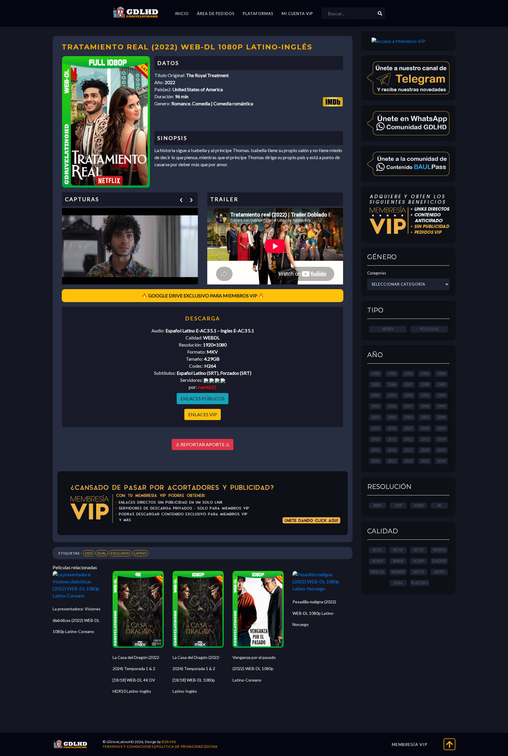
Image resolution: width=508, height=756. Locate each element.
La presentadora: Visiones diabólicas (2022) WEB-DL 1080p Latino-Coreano (77, 620)
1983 (425, 373)
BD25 (418, 549)
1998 (425, 406)
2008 (425, 428)
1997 (408, 406)
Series (387, 329)
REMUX (439, 549)
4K (439, 505)
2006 (392, 428)
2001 (392, 417)
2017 (408, 450)
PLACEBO (419, 582)
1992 (408, 395)
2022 (89, 553)
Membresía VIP (409, 744)
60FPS (439, 572)
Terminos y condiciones (128, 746)
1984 (441, 373)
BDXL (377, 549)
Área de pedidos (216, 13)
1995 (375, 406)
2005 (375, 428)
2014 (441, 439)
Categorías (376, 273)
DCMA (212, 746)
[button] (181, 200)
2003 (425, 417)
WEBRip (398, 572)
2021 (392, 461)
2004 (441, 417)
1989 (441, 384)
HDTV (418, 572)
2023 (425, 461)
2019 (441, 450)
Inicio (182, 13)
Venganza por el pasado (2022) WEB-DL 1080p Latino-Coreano (254, 668)
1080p (419, 505)
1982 (408, 373)
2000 (375, 417)
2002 (408, 417)
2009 (441, 428)
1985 (375, 384)
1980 (375, 373)
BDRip (377, 561)
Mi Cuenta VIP (297, 13)
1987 (408, 384)
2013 (425, 439)
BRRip (398, 561)
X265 (398, 582)
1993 (425, 395)
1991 (392, 395)
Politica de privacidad (179, 746)
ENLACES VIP (202, 414)
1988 (425, 384)
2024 (441, 461)
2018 (425, 450)
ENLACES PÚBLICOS (203, 398)
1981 (392, 373)
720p (398, 505)
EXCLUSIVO (120, 553)
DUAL (101, 553)
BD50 (398, 549)
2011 (392, 439)
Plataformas (258, 13)
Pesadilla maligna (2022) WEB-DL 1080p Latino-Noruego (314, 613)
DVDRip (439, 561)
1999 (441, 406)
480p (377, 505)
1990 (375, 395)
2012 (408, 439)
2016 (392, 450)
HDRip (418, 561)
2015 (375, 450)
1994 (441, 395)
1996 (392, 406)
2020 (375, 461)
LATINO (140, 553)
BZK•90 (169, 742)
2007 (408, 428)
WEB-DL (377, 572)
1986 (392, 384)
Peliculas (429, 329)
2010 (375, 439)
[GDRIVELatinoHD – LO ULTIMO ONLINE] (135, 12)
